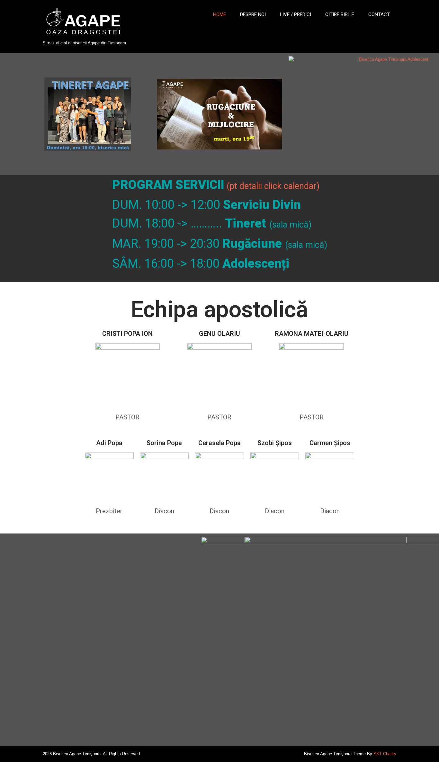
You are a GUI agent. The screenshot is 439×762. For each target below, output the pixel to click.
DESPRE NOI (253, 14)
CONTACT (379, 14)
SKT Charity (384, 753)
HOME (219, 14)
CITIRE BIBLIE (339, 14)
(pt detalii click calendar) (273, 186)
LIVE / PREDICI (295, 14)
